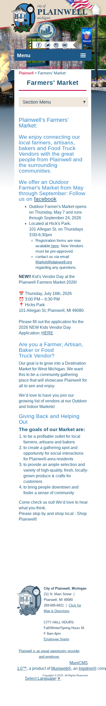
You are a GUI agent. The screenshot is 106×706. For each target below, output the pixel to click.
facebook (45, 199)
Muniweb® (61, 668)
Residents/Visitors (48, 67)
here (54, 246)
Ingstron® (87, 668)
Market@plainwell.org (54, 262)
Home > (26, 67)
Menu (23, 55)
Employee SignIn (56, 639)
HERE (47, 333)
